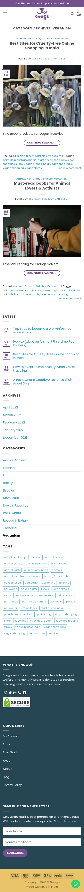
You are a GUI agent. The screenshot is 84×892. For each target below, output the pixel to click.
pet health (56, 601)
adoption (35, 557)
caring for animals (56, 576)
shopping (9, 164)
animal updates (14, 576)
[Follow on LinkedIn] (24, 693)
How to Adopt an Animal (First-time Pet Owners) (43, 343)
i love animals (30, 294)
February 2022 (14, 422)
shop (71, 160)
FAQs (6, 761)
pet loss (71, 601)
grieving (64, 582)
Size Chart (10, 752)
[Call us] (19, 693)
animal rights (51, 290)
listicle (45, 589)
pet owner (10, 608)
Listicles (47, 38)
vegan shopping (13, 168)
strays (8, 627)
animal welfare (70, 290)
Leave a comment (69, 168)
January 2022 (13, 430)
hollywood (10, 589)
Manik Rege (58, 58)
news (7, 595)
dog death (31, 582)
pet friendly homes (34, 601)
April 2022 (10, 407)
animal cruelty (13, 563)
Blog (6, 777)
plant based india (25, 160)
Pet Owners (12, 513)
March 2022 (12, 415)
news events (45, 595)
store (19, 164)
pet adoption (65, 595)
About (7, 769)
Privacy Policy (12, 785)
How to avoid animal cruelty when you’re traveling (44, 368)
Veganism (61, 38)
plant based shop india (52, 160)
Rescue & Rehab (15, 520)
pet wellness (29, 608)
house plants (29, 589)
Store (6, 744)
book (17, 294)
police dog (44, 614)
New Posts (11, 498)
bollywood (34, 576)
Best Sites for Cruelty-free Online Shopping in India (42, 46)
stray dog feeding (66, 620)
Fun (5, 475)
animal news (59, 563)
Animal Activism (27, 178)
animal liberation (36, 563)
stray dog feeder (41, 620)
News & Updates (15, 505)
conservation (12, 582)
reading (63, 294)
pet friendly (11, 601)
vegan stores (33, 168)
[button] (5, 14)
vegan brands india (36, 164)
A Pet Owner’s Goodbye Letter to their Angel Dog (42, 381)
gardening (48, 582)
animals (8, 160)
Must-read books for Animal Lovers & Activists (42, 186)
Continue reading (42, 142)
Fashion (21, 38)
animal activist (33, 290)
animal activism (13, 290)
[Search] (72, 14)
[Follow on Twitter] (10, 693)
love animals (48, 294)
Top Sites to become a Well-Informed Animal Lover (42, 330)
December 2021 (15, 437)
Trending (10, 528)
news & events (24, 595)
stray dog (20, 620)
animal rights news (36, 570)
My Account (11, 736)
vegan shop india (61, 164)
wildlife (53, 633)
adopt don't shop (15, 557)
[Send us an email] (14, 693)
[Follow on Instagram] (5, 693)
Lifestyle (34, 38)
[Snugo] (42, 14)
